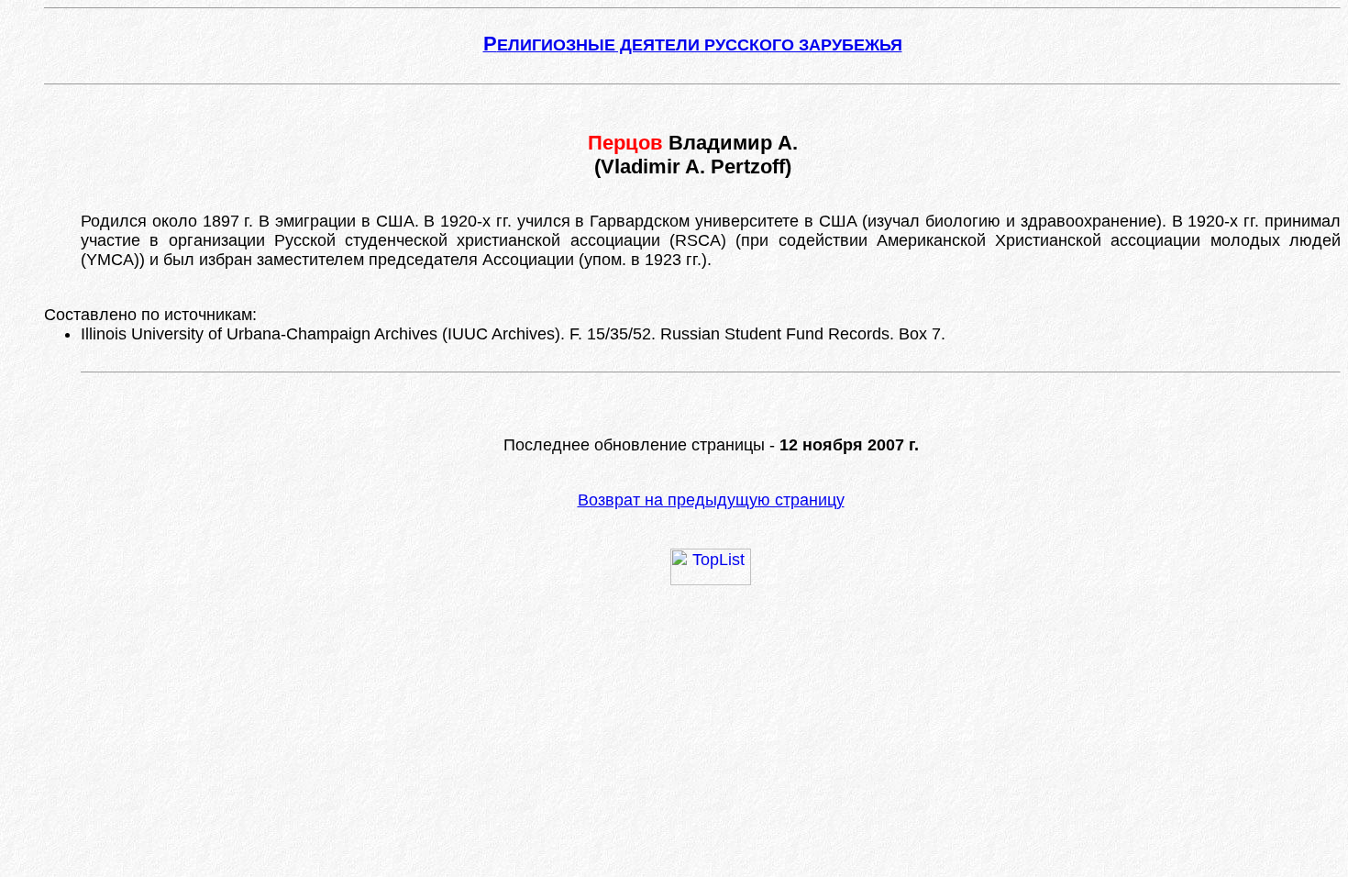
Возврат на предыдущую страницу (711, 500)
